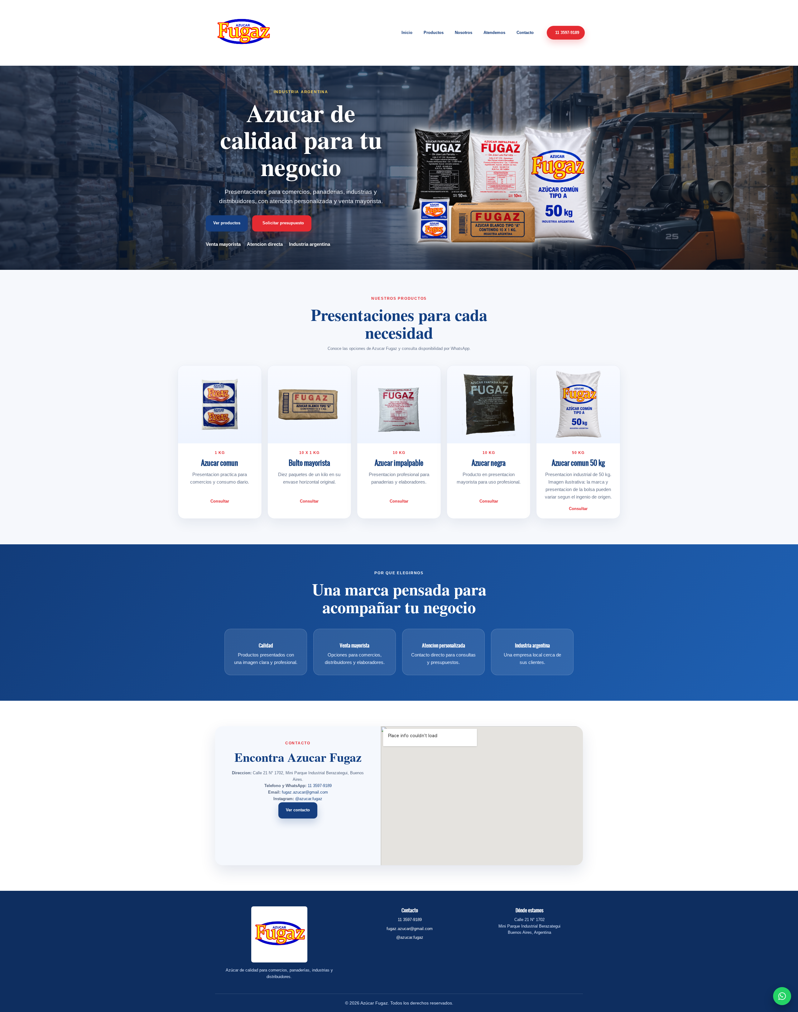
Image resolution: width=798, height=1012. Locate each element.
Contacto (525, 32)
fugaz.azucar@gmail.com (305, 792)
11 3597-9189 (320, 785)
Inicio (406, 32)
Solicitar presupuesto (283, 223)
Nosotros (463, 32)
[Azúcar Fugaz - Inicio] (242, 32)
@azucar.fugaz (308, 798)
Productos (434, 32)
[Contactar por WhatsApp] (782, 996)
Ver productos (226, 223)
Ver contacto (298, 810)
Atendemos (494, 32)
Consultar (219, 501)
